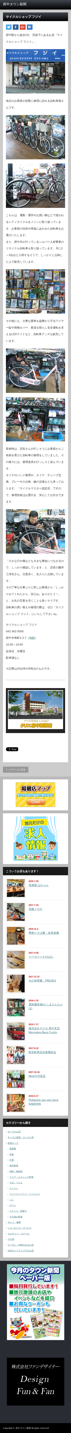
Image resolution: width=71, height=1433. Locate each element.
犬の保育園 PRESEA (42, 980)
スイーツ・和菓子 (18, 1211)
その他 (11, 1239)
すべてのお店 (14, 1131)
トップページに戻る (15, 769)
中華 (11, 1160)
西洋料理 (13, 1165)
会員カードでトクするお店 (21, 1250)
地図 (32, 637)
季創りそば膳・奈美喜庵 (44, 932)
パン (11, 1200)
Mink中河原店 (37, 1076)
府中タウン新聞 (23, 1428)
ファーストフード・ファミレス (24, 1194)
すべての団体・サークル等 (21, 1137)
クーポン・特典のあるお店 (21, 1245)
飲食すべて (13, 1143)
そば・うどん (15, 1182)
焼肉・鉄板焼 (15, 1171)
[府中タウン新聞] (17, 4)
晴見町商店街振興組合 (42, 1052)
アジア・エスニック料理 (21, 1177)
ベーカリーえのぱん (41, 956)
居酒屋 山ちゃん (39, 885)
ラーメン (13, 1188)
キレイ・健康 (14, 1222)
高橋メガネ (35, 909)
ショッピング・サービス (20, 1228)
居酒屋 (12, 1148)
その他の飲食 (15, 1216)
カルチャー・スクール (18, 1233)
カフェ (12, 1205)
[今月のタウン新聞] (35, 1339)
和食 (11, 1154)
